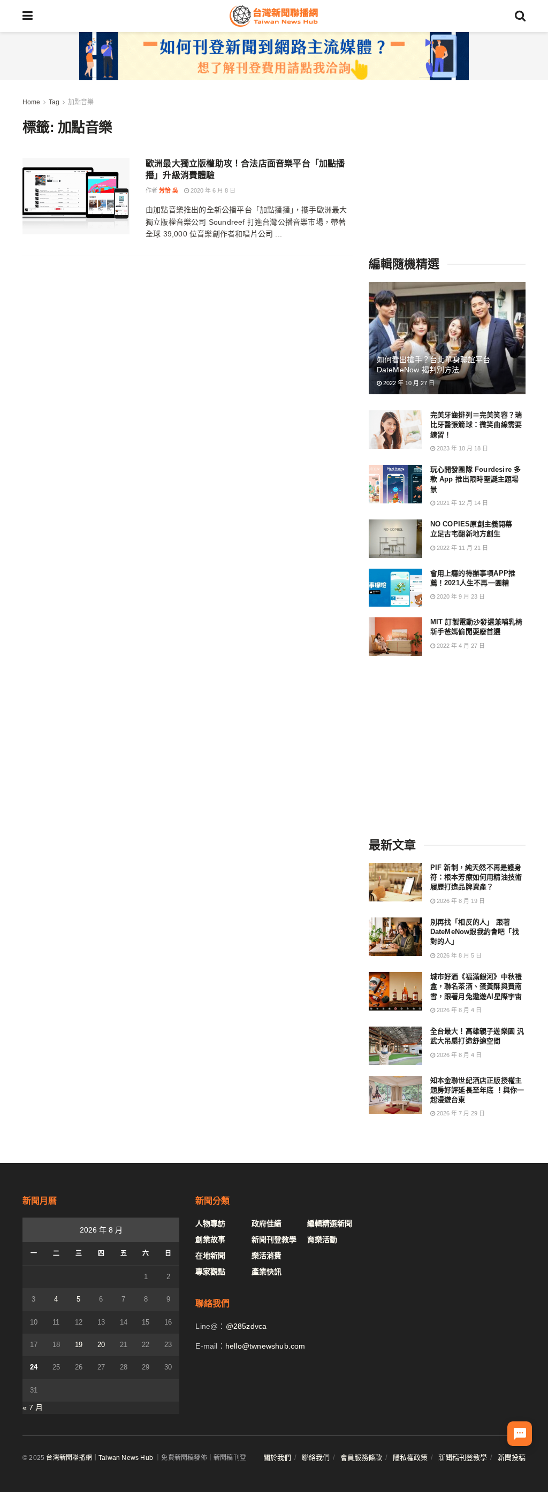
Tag (54, 102)
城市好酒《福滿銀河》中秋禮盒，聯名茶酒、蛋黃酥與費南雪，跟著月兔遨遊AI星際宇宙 (476, 986)
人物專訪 (210, 1223)
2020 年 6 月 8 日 (212, 190)
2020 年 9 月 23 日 (460, 596)
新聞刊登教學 (274, 1239)
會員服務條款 (361, 1457)
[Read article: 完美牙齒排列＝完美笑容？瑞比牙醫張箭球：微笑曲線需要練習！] (395, 429)
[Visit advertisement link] (274, 56)
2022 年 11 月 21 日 (461, 548)
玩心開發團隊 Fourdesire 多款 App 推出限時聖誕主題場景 (475, 479)
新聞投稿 (512, 1457)
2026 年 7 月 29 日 (460, 1113)
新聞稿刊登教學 (462, 1457)
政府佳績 (266, 1223)
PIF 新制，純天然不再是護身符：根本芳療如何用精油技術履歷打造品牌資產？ (476, 877)
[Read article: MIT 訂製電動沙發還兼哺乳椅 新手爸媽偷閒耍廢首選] (395, 636)
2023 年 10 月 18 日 (461, 448)
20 (101, 1345)
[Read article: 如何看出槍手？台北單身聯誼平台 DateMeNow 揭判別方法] (447, 338)
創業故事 (210, 1239)
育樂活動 (322, 1239)
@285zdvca (246, 1326)
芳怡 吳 (168, 190)
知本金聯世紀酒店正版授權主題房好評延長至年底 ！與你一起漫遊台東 (477, 1090)
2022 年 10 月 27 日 (408, 383)
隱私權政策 (410, 1457)
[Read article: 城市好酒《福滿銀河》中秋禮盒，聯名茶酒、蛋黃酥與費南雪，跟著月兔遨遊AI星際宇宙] (395, 991)
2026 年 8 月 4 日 (458, 1010)
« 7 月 (32, 1407)
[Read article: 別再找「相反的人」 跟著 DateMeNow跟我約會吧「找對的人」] (395, 936)
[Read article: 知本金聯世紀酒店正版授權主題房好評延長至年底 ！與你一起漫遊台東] (395, 1095)
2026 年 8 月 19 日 (460, 901)
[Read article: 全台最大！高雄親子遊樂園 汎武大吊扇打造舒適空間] (395, 1046)
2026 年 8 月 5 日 (458, 955)
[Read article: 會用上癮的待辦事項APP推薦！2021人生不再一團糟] (395, 588)
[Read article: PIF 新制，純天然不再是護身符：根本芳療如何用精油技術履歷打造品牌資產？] (395, 882)
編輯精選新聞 (329, 1223)
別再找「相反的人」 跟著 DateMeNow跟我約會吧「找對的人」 (474, 931)
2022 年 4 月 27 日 (460, 645)
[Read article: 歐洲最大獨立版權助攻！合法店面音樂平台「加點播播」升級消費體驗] (76, 196)
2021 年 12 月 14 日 (461, 503)
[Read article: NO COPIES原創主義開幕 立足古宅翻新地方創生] (395, 538)
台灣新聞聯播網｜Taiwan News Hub (99, 1458)
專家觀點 (210, 1271)
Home (31, 102)
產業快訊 (266, 1271)
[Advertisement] (449, 163)
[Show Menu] (27, 16)
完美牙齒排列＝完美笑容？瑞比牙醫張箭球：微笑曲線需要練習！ (476, 424)
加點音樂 (81, 102)
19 (78, 1345)
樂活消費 (266, 1255)
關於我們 (277, 1457)
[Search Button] (520, 16)
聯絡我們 (316, 1457)
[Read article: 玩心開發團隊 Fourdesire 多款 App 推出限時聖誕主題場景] (395, 484)
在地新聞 (210, 1255)
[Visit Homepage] (273, 16)
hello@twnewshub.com (265, 1346)
